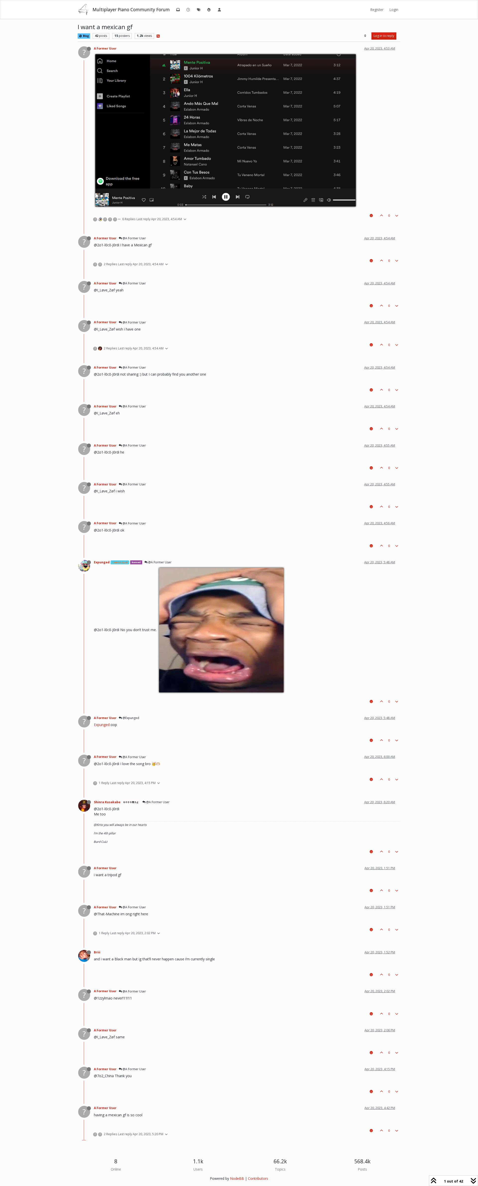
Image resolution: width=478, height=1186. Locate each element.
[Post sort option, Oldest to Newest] (365, 35)
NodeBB (237, 1178)
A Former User (105, 48)
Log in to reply (384, 36)
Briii (97, 952)
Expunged (102, 562)
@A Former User (134, 238)
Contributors (258, 1178)
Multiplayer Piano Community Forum (131, 9)
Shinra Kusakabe (107, 802)
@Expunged (130, 718)
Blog (85, 36)
